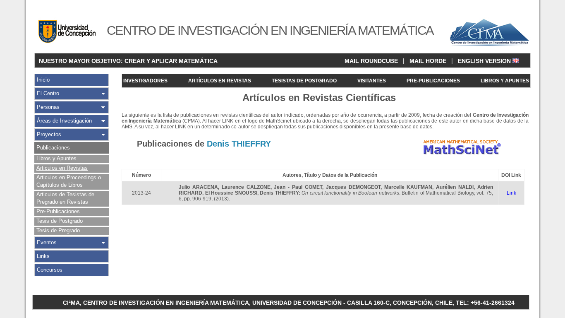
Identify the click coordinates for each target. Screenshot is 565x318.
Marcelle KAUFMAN (408, 187)
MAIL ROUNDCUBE (371, 61)
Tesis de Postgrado (59, 221)
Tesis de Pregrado (58, 230)
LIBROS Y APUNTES (505, 81)
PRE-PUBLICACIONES (433, 81)
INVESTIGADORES (145, 81)
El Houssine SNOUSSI (231, 193)
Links (43, 256)
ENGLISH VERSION (485, 61)
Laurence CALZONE (246, 187)
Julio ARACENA (198, 187)
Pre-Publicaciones (58, 211)
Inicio (43, 80)
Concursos (49, 270)
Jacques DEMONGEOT (353, 187)
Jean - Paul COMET (298, 187)
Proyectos (49, 134)
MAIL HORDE (427, 61)
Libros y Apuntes (56, 158)
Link (511, 193)
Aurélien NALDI (455, 187)
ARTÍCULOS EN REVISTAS (219, 81)
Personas (48, 107)
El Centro (48, 93)
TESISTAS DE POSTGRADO (304, 81)
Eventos (47, 242)
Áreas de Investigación (64, 121)
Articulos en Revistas (62, 168)
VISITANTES (371, 81)
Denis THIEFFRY (279, 193)
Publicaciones (53, 148)
